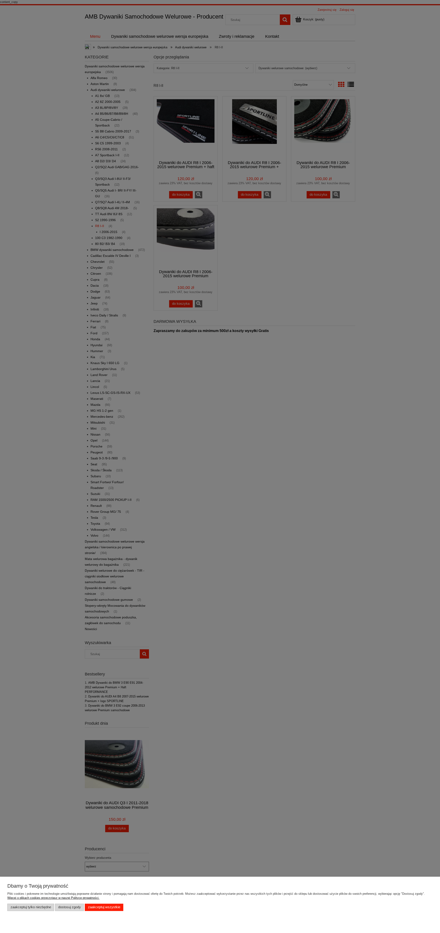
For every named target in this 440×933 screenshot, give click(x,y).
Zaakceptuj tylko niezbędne (31, 907)
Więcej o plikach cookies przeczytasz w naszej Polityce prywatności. (53, 898)
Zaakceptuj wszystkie (104, 907)
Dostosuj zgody (69, 907)
